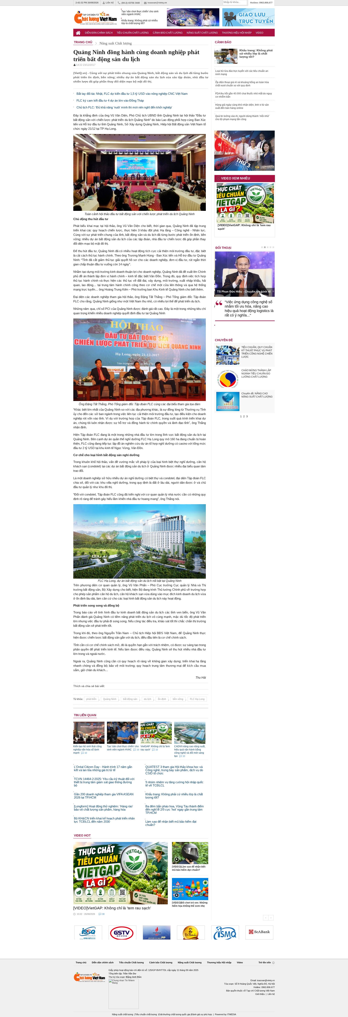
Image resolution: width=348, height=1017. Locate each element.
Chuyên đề (224, 340)
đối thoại (223, 247)
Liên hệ (110, 2)
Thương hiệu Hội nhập (237, 32)
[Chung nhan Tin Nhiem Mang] (174, 989)
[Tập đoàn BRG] (259, 932)
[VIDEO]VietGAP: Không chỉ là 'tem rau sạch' (112, 908)
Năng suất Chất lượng (202, 32)
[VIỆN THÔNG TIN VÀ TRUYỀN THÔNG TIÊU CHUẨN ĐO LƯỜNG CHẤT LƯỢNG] (191, 932)
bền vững (178, 699)
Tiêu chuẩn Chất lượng (133, 32)
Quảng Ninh (109, 699)
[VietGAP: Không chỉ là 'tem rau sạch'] (120, 873)
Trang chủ (81, 962)
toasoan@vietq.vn (157, 2)
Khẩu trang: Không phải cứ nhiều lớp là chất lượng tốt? (139, 22)
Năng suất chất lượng (122, 1014)
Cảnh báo (223, 42)
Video (259, 32)
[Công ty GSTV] (88, 932)
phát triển (91, 699)
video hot (82, 835)
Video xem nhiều (235, 178)
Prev (265, 917)
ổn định (162, 699)
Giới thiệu (260, 994)
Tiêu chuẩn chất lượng (146, 1014)
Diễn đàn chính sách (99, 32)
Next (271, 917)
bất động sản (130, 699)
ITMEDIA (231, 1014)
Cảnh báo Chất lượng (167, 32)
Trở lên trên (265, 962)
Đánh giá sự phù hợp (201, 1014)
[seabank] (225, 932)
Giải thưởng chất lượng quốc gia (175, 1014)
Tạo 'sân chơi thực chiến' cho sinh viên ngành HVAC (139, 13)
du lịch (147, 699)
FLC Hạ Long (197, 699)
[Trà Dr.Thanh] (157, 932)
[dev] (122, 932)
